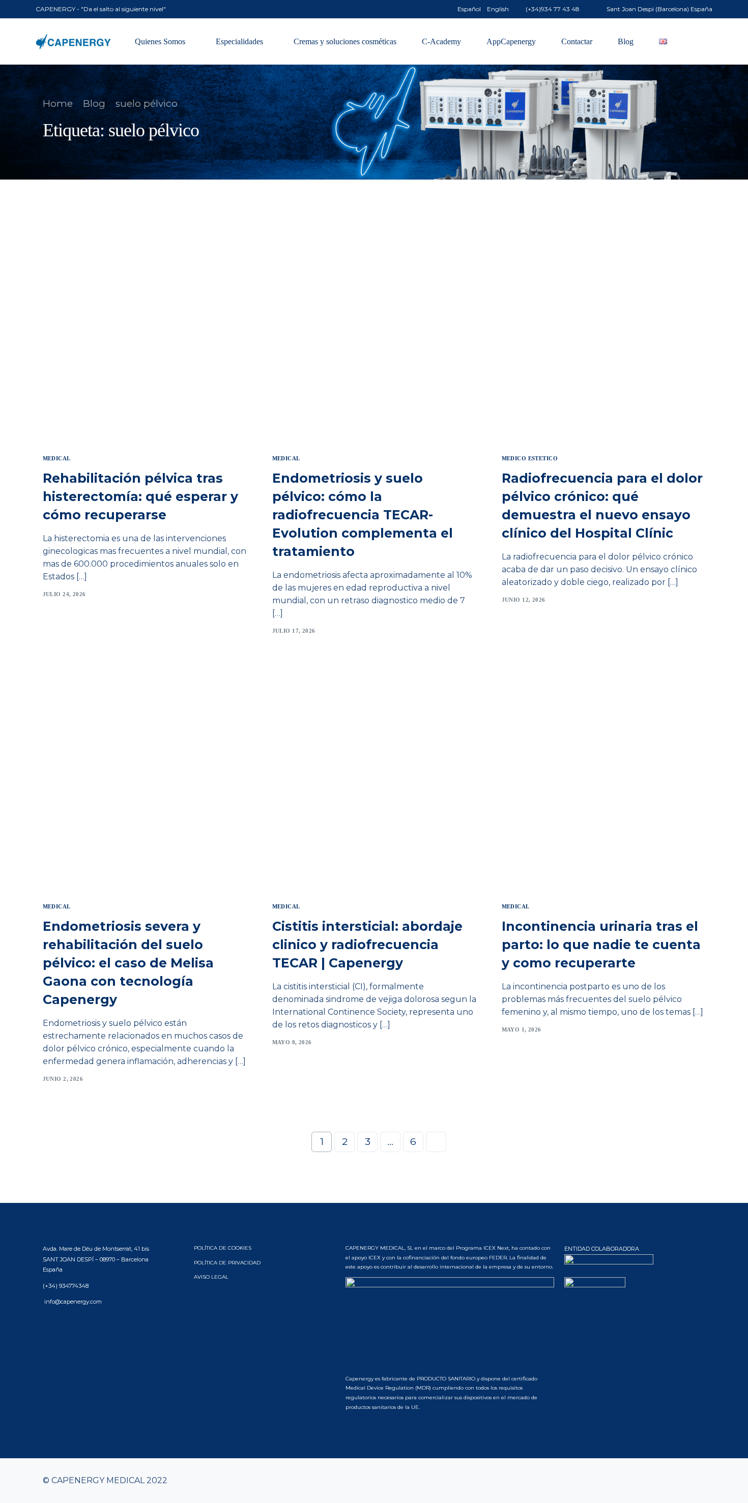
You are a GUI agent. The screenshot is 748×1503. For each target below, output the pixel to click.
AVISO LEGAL (211, 1277)
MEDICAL (57, 458)
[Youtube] (665, 1480)
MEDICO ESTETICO (530, 458)
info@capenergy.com (72, 1301)
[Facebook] (649, 1480)
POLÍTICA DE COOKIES (222, 1248)
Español (469, 9)
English (498, 9)
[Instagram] (681, 1480)
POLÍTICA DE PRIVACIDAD (227, 1262)
